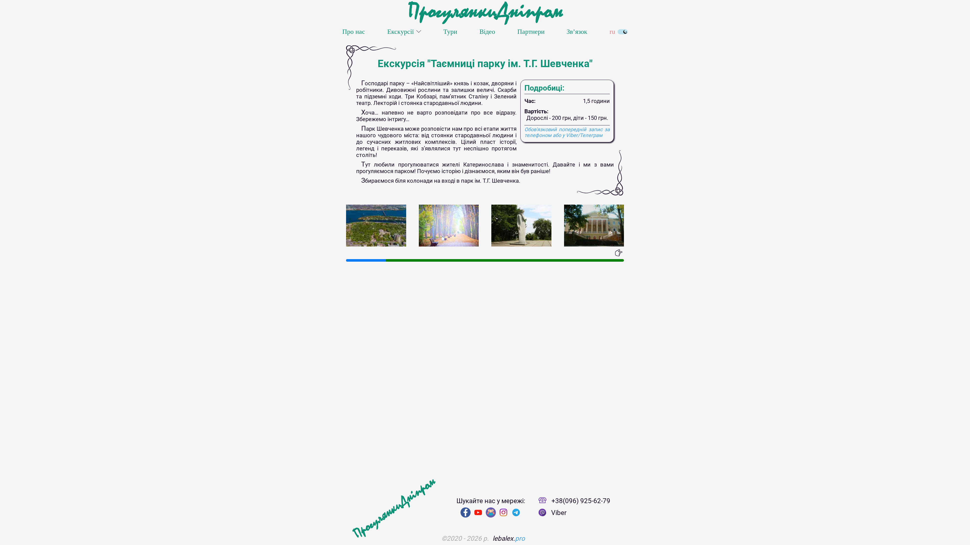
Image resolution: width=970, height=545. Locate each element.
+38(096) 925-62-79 (580, 501)
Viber (559, 512)
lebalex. (509, 538)
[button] (350, 253)
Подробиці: (544, 88)
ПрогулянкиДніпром (485, 11)
